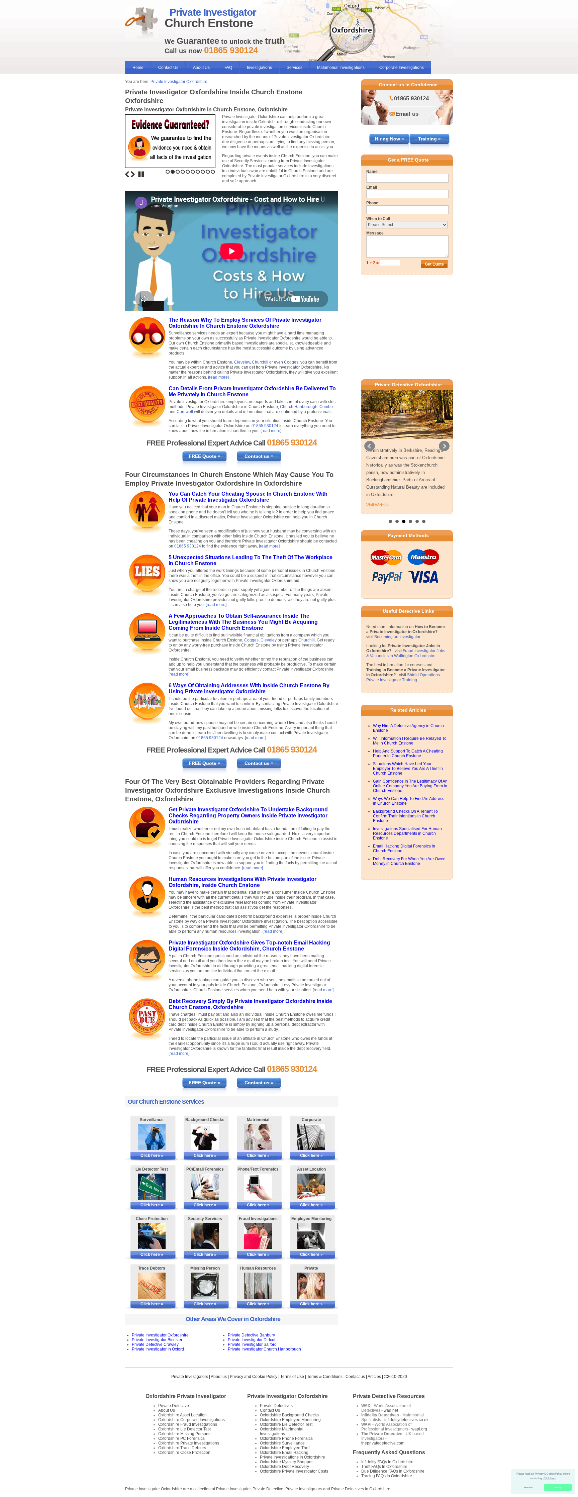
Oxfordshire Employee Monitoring (290, 1419)
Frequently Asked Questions (389, 1452)
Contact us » (259, 456)
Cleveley (242, 362)
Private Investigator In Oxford (158, 1349)
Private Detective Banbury (251, 1335)
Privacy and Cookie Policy (253, 1376)
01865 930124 (265, 425)
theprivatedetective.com (382, 1443)
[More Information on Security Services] (204, 1236)
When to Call (378, 218)
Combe (326, 406)
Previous (127, 174)
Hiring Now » (389, 138)
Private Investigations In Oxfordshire (292, 1457)
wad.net (391, 1410)
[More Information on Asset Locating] (311, 1187)
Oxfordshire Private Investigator (186, 1396)
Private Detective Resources (389, 1396)
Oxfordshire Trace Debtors (182, 1447)
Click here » (151, 1155)
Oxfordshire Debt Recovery (284, 1466)
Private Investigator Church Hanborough (264, 1349)
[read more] (218, 377)
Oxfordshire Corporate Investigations (191, 1419)
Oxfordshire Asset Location (182, 1415)
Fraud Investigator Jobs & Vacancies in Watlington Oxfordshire (405, 653)
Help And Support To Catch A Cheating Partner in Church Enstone (408, 753)
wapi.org (419, 1429)
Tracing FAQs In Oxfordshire (386, 1476)
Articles (374, 1376)
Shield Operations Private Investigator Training (403, 677)
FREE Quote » (204, 456)
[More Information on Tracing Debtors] (151, 1286)
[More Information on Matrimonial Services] (258, 1137)
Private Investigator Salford (252, 1344)
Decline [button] (528, 1487)
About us (219, 1376)
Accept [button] (558, 1487)
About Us (201, 67)
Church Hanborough (298, 406)
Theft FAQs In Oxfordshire (384, 1466)
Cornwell (185, 411)
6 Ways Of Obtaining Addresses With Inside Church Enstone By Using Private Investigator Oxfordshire (249, 688)
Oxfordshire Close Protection (184, 1452)
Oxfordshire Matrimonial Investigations (281, 1431)
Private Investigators (189, 1376)
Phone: (373, 203)
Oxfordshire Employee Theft (285, 1447)
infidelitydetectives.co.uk (406, 1419)
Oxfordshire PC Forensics (181, 1438)
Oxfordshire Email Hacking (284, 1452)
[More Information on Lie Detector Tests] (151, 1187)
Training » (429, 138)
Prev (369, 446)
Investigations (259, 67)
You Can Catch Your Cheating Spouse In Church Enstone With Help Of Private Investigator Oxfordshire (248, 497)
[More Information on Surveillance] (151, 1137)
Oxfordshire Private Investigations (188, 1443)
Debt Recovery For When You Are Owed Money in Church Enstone (409, 861)
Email (371, 187)
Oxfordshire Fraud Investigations (187, 1424)
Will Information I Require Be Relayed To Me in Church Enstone (410, 740)
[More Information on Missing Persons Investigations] (204, 1286)
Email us (406, 114)
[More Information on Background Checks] (204, 1137)
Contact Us (168, 67)
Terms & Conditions (325, 1376)
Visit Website (378, 505)
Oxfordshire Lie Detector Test (184, 1429)
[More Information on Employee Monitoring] (311, 1236)
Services (294, 67)
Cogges (291, 362)
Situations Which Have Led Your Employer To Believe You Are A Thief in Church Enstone (408, 769)
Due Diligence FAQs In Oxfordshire (392, 1471)
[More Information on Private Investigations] (311, 1286)
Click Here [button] (550, 1478)
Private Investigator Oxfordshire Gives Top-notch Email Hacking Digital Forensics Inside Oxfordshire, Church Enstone (249, 946)
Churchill (260, 362)
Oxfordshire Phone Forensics (286, 1438)
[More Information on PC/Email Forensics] (204, 1187)
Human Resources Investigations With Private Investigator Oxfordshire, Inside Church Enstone (242, 882)
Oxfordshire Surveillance (282, 1443)
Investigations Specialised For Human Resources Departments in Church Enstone (407, 833)
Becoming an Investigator (397, 636)
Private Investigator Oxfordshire (179, 81)
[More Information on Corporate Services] (311, 1137)
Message (375, 233)
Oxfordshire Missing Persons (184, 1433)
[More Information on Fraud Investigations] (258, 1236)
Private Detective (173, 1405)
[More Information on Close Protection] (151, 1236)
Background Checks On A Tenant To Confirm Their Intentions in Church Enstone (405, 816)
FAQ (228, 67)
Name (372, 171)
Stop (141, 174)
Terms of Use (292, 1376)
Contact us (355, 1376)
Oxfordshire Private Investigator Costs (294, 1471)
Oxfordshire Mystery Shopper (286, 1462)
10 (213, 172)
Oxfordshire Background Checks (289, 1415)
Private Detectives (276, 1405)
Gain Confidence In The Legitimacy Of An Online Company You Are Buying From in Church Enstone (410, 786)
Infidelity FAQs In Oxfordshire (387, 1462)
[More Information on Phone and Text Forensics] (258, 1187)
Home (137, 67)
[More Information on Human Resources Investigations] (258, 1286)
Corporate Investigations (401, 67)
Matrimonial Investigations (341, 67)
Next (133, 174)
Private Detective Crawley (155, 1344)
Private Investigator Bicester (157, 1339)
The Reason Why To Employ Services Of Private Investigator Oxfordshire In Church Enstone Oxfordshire (245, 323)
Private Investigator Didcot (251, 1339)
